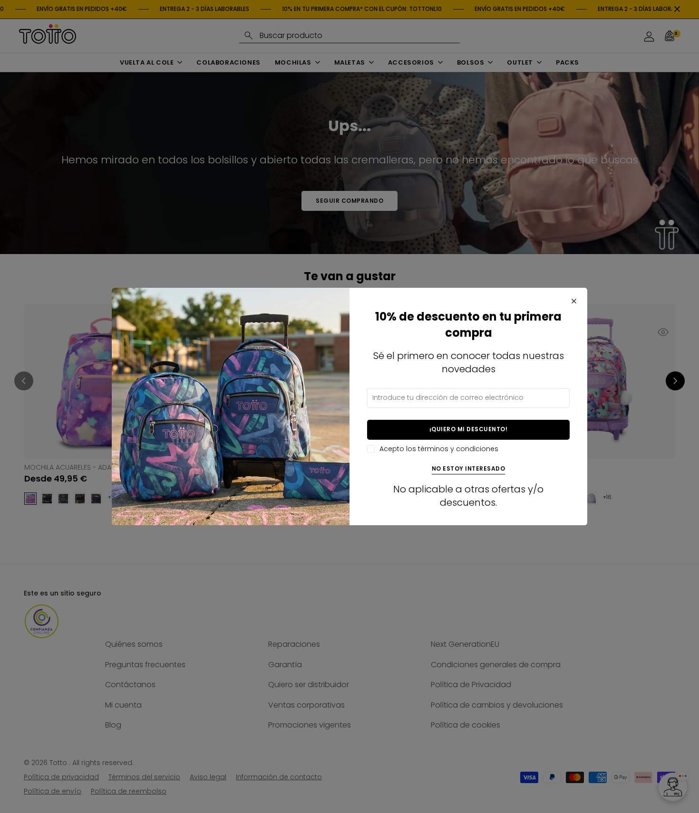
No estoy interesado (468, 469)
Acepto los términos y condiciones (438, 449)
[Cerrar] (574, 301)
